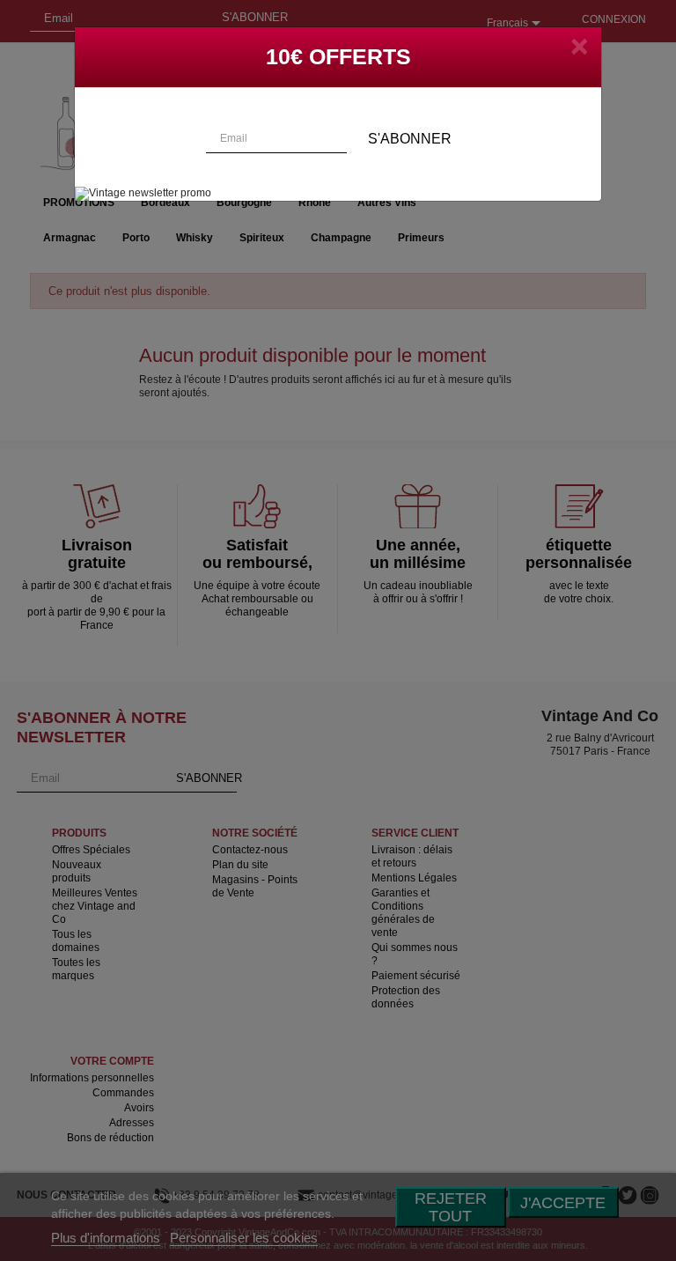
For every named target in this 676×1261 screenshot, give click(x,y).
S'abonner (410, 138)
